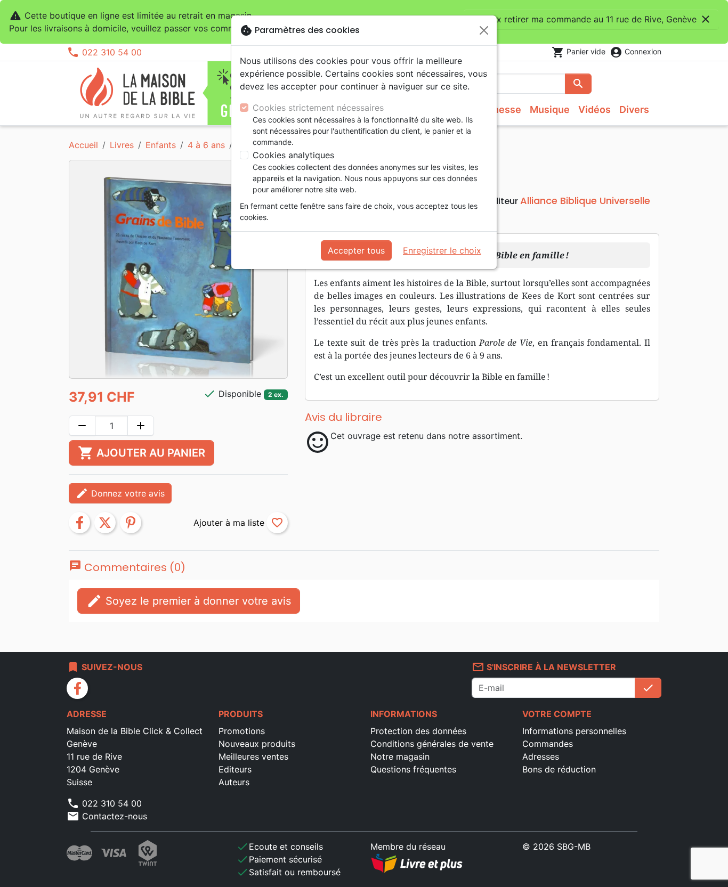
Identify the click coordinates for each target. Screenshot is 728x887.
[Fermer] (483, 30)
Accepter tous (356, 250)
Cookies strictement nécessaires (318, 107)
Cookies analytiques (293, 155)
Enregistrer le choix (442, 250)
